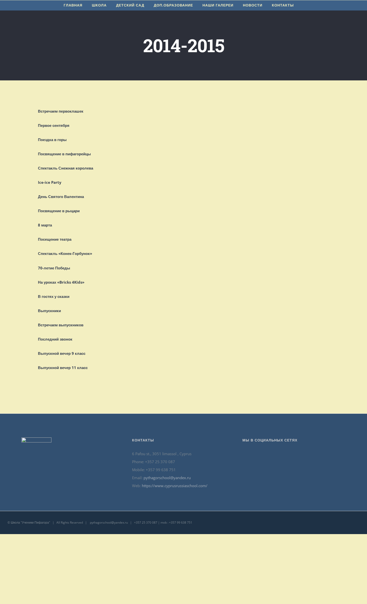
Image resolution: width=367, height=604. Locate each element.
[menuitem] (73, 5)
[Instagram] (293, 454)
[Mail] (307, 454)
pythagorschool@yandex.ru (167, 477)
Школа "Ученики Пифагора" (30, 522)
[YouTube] (287, 454)
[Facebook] (280, 454)
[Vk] (300, 454)
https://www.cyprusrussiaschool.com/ (174, 485)
